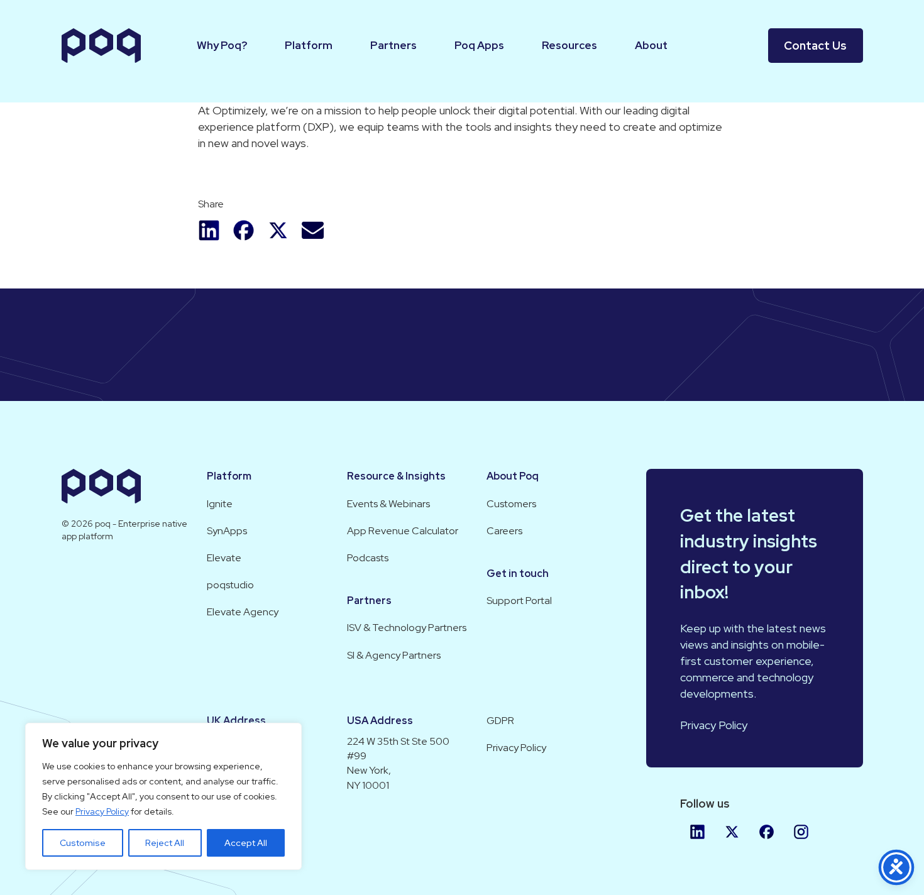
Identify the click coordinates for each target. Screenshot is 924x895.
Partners (393, 45)
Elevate (224, 557)
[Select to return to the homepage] (101, 45)
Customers (511, 503)
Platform (309, 45)
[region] (163, 796)
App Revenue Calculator (402, 530)
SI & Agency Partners (394, 655)
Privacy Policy (102, 811)
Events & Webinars (388, 503)
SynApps (227, 530)
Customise (83, 842)
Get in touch (518, 573)
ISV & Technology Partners (406, 627)
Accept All (245, 842)
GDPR (500, 720)
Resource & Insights (396, 476)
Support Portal (519, 600)
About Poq (513, 476)
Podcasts (367, 557)
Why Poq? (222, 45)
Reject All (164, 842)
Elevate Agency (242, 611)
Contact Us (815, 45)
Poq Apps (479, 45)
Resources (569, 45)
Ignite (220, 503)
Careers (504, 530)
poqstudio (230, 584)
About (651, 45)
